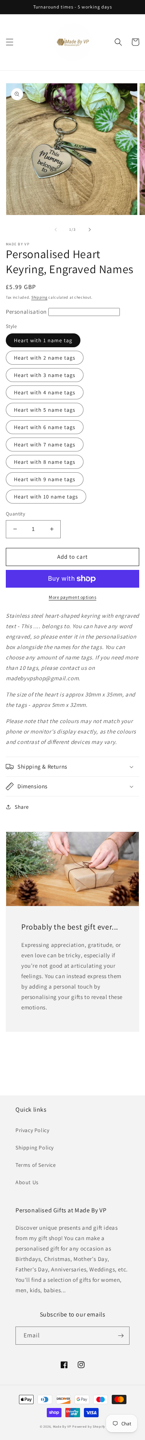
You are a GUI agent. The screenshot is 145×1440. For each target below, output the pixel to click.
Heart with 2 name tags (44, 357)
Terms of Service (35, 1164)
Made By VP (62, 1426)
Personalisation (27, 311)
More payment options (72, 597)
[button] (9, 42)
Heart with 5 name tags (44, 409)
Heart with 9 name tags (44, 479)
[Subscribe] (120, 1336)
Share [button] (22, 806)
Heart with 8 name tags (44, 461)
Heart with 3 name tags (44, 375)
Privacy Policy (32, 1130)
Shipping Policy (34, 1147)
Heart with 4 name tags (44, 392)
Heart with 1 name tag (43, 340)
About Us (27, 1182)
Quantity (15, 513)
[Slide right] (89, 229)
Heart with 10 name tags (46, 496)
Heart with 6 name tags (44, 427)
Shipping (39, 297)
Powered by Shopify (88, 1426)
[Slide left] (55, 229)
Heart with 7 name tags (44, 444)
